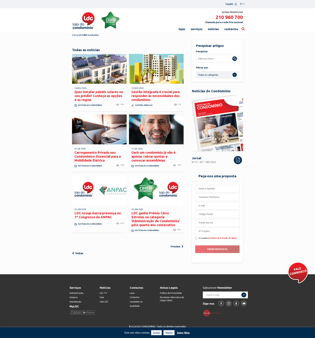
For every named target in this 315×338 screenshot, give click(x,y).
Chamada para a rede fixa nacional (224, 22)
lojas (182, 29)
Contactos (135, 297)
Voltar (79, 253)
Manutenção (75, 301)
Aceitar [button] (156, 332)
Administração (77, 293)
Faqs (102, 297)
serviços (196, 29)
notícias (213, 29)
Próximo (176, 246)
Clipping (139, 105)
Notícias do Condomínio (90, 105)
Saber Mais (183, 332)
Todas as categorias (208, 75)
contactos (231, 29)
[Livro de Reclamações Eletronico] (213, 312)
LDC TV (103, 293)
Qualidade (135, 306)
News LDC (148, 105)
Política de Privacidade (171, 293)
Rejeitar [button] (169, 332)
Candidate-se (136, 301)
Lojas (132, 293)
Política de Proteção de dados (223, 238)
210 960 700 (229, 17)
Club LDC (104, 301)
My (229, 4)
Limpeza (74, 297)
